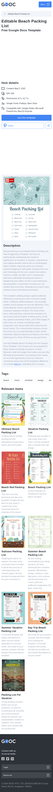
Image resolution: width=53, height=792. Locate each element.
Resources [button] (7, 775)
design (41, 380)
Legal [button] (5, 767)
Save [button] (10, 125)
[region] (26, 56)
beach (6, 380)
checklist (28, 380)
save (11, 180)
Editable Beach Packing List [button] (19, 14)
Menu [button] (43, 4)
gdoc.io (17, 364)
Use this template (26, 118)
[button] (49, 126)
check (17, 380)
